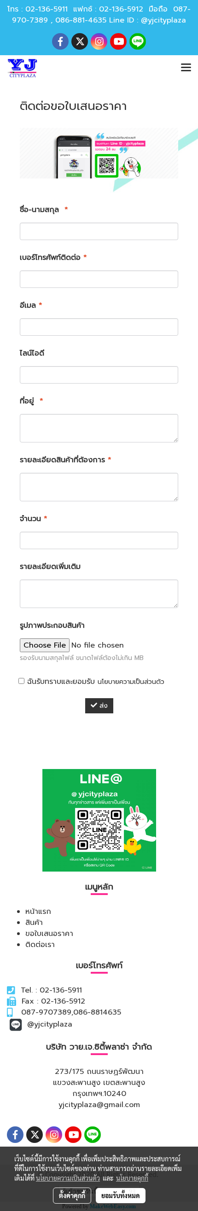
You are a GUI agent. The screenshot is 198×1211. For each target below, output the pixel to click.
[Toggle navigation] (186, 68)
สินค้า (34, 922)
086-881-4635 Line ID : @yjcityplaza (120, 20)
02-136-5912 (121, 9)
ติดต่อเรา (40, 944)
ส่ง (102, 706)
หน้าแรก (38, 911)
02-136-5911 (46, 9)
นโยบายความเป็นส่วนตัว (131, 682)
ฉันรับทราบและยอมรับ (94, 681)
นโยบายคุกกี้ (132, 1178)
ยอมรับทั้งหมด (120, 1195)
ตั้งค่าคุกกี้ (72, 1195)
